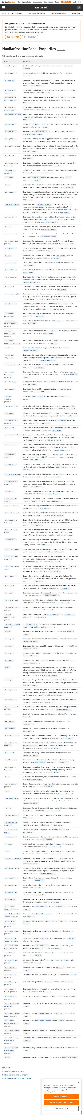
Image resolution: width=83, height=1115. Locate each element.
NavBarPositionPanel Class (13, 1071)
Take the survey (13, 37)
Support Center (26, 2)
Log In (74, 2)
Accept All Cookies (61, 1097)
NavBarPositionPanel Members (15, 1075)
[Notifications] (79, 2)
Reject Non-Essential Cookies (61, 1102)
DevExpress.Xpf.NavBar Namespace (16, 1078)
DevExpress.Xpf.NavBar (36, 13)
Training (51, 2)
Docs (4, 13)
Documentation (37, 2)
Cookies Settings (61, 1108)
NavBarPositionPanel (58, 13)
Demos (57, 2)
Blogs (45, 2)
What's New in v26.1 (15, 27)
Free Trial (66, 2)
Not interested (30, 37)
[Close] (78, 1082)
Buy (19, 2)
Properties (76, 13)
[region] (61, 1097)
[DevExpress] (8, 2)
